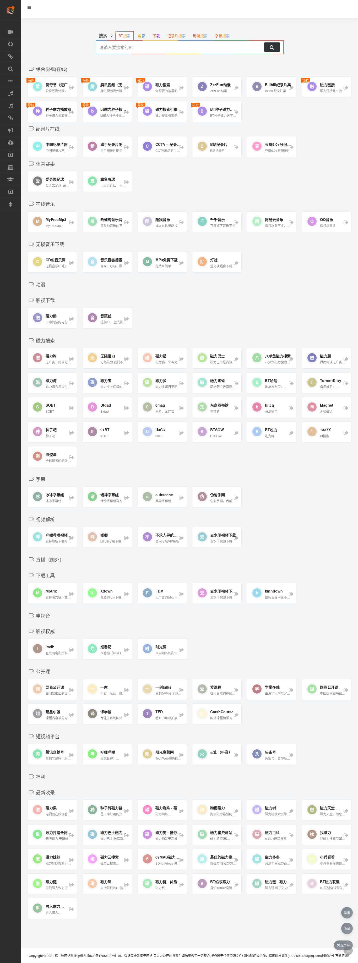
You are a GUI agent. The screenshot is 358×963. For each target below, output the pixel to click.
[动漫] (10, 44)
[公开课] (10, 180)
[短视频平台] (10, 192)
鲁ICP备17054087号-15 (104, 955)
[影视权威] (10, 167)
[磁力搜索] (10, 69)
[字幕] (10, 81)
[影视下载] (10, 57)
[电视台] (10, 155)
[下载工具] (10, 143)
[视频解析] (10, 118)
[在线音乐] (10, 93)
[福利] (10, 204)
